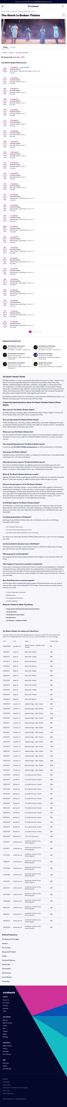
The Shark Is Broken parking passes (25, 447)
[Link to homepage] (33, 6)
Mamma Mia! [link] (6, 964)
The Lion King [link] (6, 948)
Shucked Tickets (11, 617)
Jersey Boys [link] (6, 981)
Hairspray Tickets (11, 612)
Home (3, 11)
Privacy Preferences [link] (8, 1093)
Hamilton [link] (5, 943)
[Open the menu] (2, 6)
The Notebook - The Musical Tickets (16, 620)
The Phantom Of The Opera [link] (10, 939)
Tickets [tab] (5, 47)
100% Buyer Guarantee (40, 1)
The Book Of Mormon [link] (8, 960)
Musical (14, 11)
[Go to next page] (40, 331)
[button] (4, 52)
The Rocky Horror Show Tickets (15, 614)
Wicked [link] (4, 956)
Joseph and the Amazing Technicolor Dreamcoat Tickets (22, 609)
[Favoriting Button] (64, 15)
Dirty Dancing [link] (6, 973)
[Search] (63, 6)
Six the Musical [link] (6, 977)
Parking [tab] (13, 47)
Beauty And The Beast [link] (9, 952)
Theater (8, 11)
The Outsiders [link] (6, 969)
